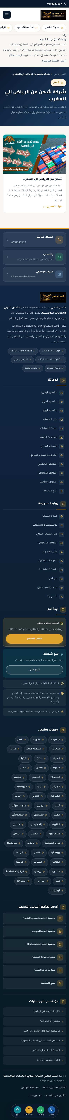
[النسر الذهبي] (53, 15)
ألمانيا (37, 853)
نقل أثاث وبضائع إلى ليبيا (47, 1011)
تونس (17, 777)
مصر (23, 768)
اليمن (39, 768)
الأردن (13, 749)
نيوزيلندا (55, 890)
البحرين (55, 749)
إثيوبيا (18, 796)
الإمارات (55, 740)
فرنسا (19, 853)
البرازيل (41, 881)
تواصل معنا (35, 1096)
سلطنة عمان (33, 749)
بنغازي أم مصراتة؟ (50, 1021)
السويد (56, 872)
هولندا (19, 862)
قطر (20, 740)
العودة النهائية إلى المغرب (45, 1050)
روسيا (37, 872)
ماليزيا (16, 824)
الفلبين (56, 824)
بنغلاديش (18, 815)
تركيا (23, 758)
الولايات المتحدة (14, 872)
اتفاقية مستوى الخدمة (54, 1088)
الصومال (55, 796)
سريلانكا (12, 843)
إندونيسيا (36, 824)
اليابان (16, 834)
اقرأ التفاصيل (54, 207)
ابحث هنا (16, 55)
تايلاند (30, 843)
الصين (34, 834)
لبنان (39, 758)
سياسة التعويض (30, 1088)
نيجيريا (40, 805)
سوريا (56, 768)
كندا (58, 881)
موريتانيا (22, 787)
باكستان (39, 815)
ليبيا (39, 787)
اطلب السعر (34, 639)
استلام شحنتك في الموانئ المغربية (40, 1041)
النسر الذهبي (59, 74)
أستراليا (21, 881)
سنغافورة (54, 834)
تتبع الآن (34, 670)
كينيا (57, 805)
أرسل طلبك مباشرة (54, 61)
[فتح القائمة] (7, 15)
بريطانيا (55, 853)
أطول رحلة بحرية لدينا (48, 1060)
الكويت (37, 740)
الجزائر (56, 787)
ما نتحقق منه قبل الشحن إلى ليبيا (42, 1031)
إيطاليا (56, 862)
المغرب (35, 777)
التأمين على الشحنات (55, 1096)
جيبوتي (35, 796)
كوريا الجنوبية (52, 843)
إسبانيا (38, 862)
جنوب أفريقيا (19, 805)
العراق (56, 758)
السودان (55, 777)
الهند (57, 815)
